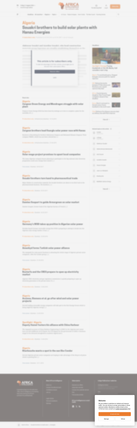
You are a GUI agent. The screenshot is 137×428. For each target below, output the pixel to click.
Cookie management (121, 409)
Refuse (123, 419)
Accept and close (114, 414)
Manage (106, 419)
